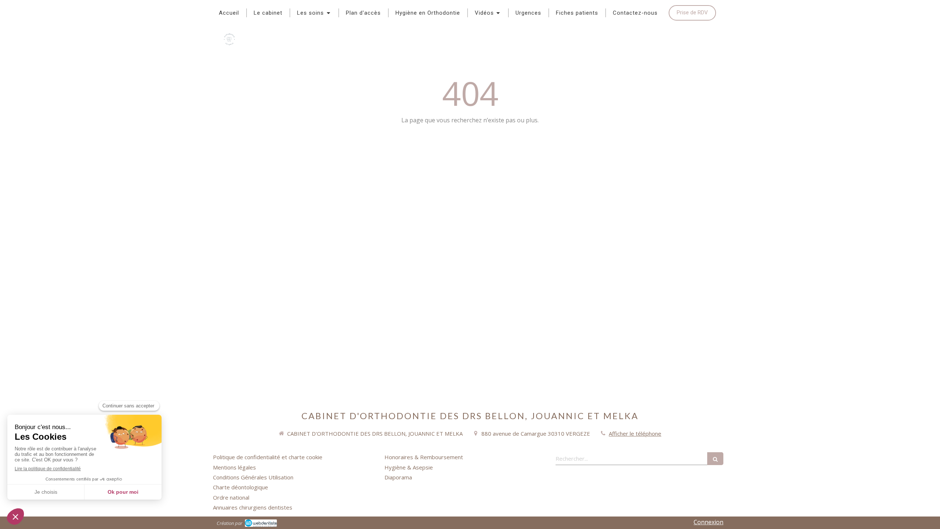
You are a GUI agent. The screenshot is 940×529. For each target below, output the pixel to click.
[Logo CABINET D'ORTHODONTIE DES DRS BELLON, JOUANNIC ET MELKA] (229, 46)
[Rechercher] (715, 458)
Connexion (708, 522)
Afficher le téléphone (635, 433)
